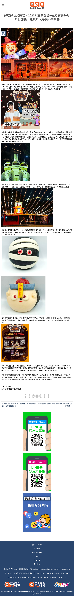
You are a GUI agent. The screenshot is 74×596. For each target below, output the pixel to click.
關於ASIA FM (37, 545)
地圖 (37, 556)
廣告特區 (37, 564)
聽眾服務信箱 (37, 552)
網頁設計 (70, 591)
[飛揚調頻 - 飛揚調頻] (37, 5)
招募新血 (37, 548)
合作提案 (37, 560)
